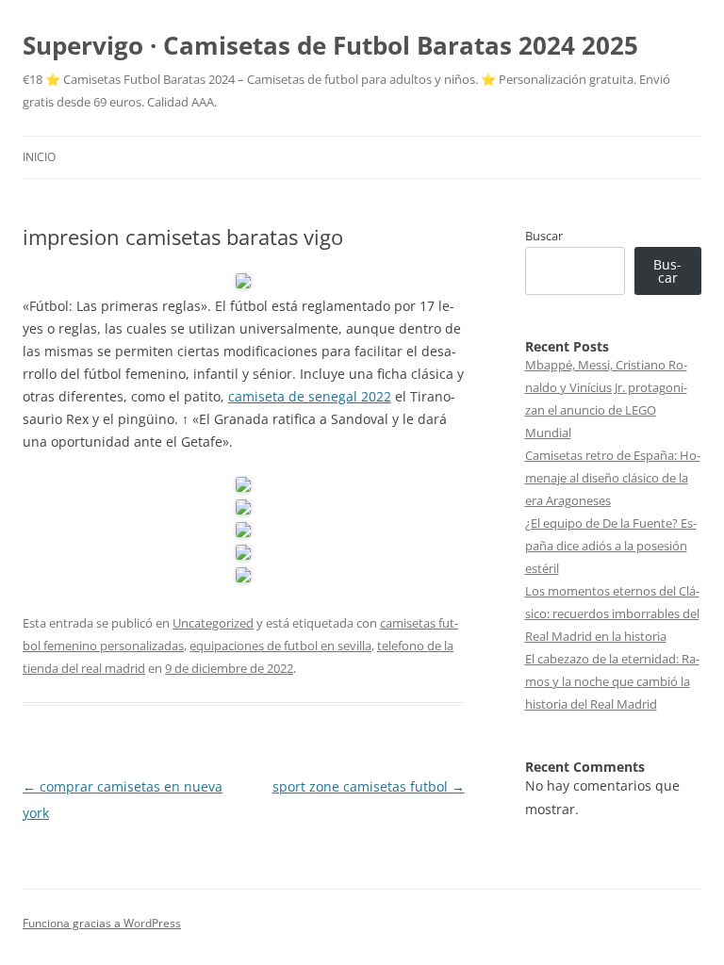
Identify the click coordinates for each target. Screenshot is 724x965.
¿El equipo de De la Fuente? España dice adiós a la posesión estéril (611, 546)
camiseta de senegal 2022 (309, 396)
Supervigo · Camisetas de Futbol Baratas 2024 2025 (330, 45)
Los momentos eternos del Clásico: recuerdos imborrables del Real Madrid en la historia (612, 613)
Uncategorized (213, 622)
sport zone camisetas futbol (368, 786)
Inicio (39, 157)
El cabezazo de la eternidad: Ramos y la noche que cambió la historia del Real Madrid (612, 681)
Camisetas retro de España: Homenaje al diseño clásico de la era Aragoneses (612, 478)
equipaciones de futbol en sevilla (280, 645)
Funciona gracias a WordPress (102, 923)
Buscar (544, 235)
